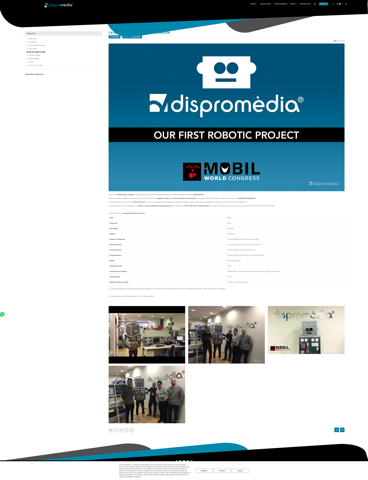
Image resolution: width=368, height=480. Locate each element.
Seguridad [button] (33, 48)
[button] (58, 5)
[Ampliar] (147, 335)
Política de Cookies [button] (134, 477)
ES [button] (333, 4)
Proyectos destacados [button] (37, 45)
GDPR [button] (31, 62)
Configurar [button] (203, 471)
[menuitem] (254, 4)
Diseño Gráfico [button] (34, 59)
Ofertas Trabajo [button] (34, 55)
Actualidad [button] (33, 42)
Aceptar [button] (240, 471)
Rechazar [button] (222, 471)
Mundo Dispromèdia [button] (37, 52)
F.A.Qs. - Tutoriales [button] (36, 65)
